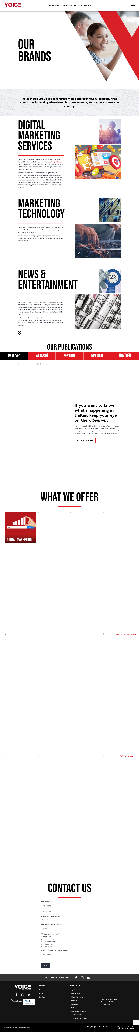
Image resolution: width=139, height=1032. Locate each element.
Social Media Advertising (78, 1011)
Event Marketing (76, 993)
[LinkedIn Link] (88, 978)
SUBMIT (46, 965)
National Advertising (77, 997)
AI (121, 1027)
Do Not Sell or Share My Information (127, 1028)
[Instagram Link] (82, 978)
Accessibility (117, 1027)
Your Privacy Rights (130, 1026)
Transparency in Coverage (79, 1018)
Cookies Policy (98, 1027)
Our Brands (54, 5)
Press (41, 993)
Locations (42, 997)
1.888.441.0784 (105, 1004)
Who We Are (85, 5)
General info (48, 947)
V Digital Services (57, 162)
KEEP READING (85, 440)
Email (72, 1008)
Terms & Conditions (108, 1027)
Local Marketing (49, 939)
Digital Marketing (76, 990)
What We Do (69, 5)
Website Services (76, 1015)
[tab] (14, 356)
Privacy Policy (90, 1027)
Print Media (74, 1004)
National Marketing (50, 941)
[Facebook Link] (76, 978)
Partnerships (49, 944)
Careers (41, 990)
